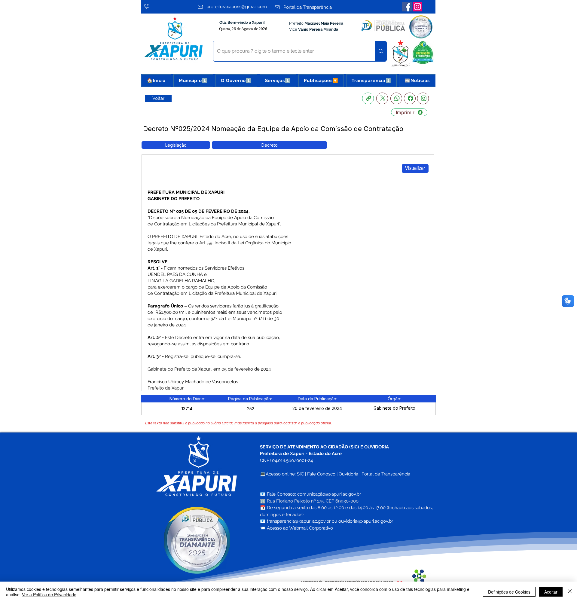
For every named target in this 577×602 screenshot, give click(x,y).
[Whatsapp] (396, 98)
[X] (382, 98)
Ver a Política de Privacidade (49, 594)
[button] (193, 80)
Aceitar (550, 592)
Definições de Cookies (509, 592)
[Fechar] (569, 591)
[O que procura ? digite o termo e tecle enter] (380, 51)
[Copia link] (368, 98)
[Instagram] (417, 6)
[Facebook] (407, 6)
